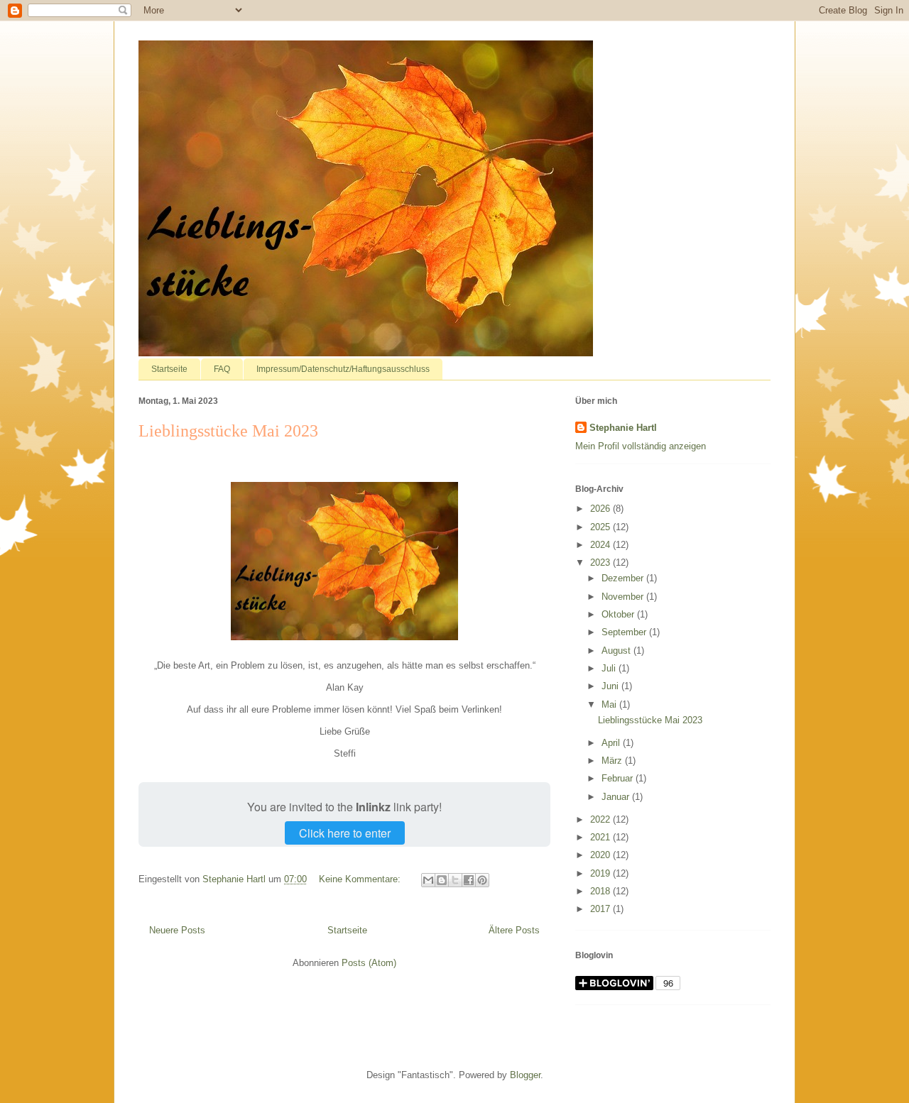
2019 (601, 873)
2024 (601, 544)
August (617, 650)
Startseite (169, 369)
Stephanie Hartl (623, 427)
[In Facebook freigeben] (469, 880)
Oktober (619, 614)
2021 (601, 837)
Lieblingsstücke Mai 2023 (228, 431)
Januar (617, 796)
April (612, 742)
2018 (601, 891)
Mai (610, 704)
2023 (601, 562)
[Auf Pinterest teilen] (482, 880)
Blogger (525, 1075)
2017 (601, 909)
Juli (610, 668)
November (624, 596)
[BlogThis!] (442, 880)
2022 (601, 819)
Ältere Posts (514, 930)
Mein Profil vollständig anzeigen (640, 446)
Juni (611, 686)
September (625, 632)
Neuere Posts (177, 930)
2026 (601, 508)
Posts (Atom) (369, 962)
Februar (619, 778)
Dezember (624, 578)
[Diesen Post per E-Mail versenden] (428, 880)
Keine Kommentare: (361, 879)
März (613, 760)
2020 (601, 855)
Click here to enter (345, 833)
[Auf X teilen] (455, 880)
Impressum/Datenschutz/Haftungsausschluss (343, 369)
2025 (601, 527)
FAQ (222, 369)
